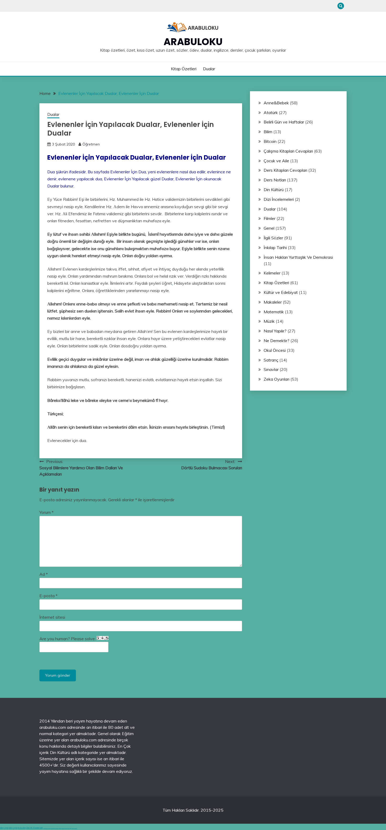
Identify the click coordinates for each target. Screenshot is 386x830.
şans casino (66, 828)
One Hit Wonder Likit (34, 828)
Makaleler (273, 302)
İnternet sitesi (52, 617)
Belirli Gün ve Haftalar (284, 122)
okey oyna (4, 828)
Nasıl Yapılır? (275, 330)
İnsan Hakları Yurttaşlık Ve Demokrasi (298, 257)
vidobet (68, 828)
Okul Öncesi (275, 350)
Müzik (269, 321)
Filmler (269, 218)
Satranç (271, 360)
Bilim (268, 131)
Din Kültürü (274, 189)
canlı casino (49, 828)
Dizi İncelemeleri (279, 199)
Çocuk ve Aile (276, 160)
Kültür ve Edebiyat (281, 292)
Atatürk (271, 112)
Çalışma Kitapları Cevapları (288, 151)
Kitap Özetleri (183, 68)
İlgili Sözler (273, 237)
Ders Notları (275, 179)
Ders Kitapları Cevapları (285, 170)
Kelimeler (272, 273)
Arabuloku (193, 41)
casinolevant (60, 828)
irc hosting (22, 828)
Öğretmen (91, 144)
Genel (269, 228)
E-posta (48, 595)
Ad (43, 574)
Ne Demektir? (276, 340)
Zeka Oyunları (276, 379)
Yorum (46, 512)
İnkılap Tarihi (275, 247)
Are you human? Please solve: (68, 638)
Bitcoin (270, 141)
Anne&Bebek (276, 102)
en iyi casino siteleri (45, 828)
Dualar (209, 68)
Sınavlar (271, 369)
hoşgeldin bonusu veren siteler (54, 828)
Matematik (274, 311)
